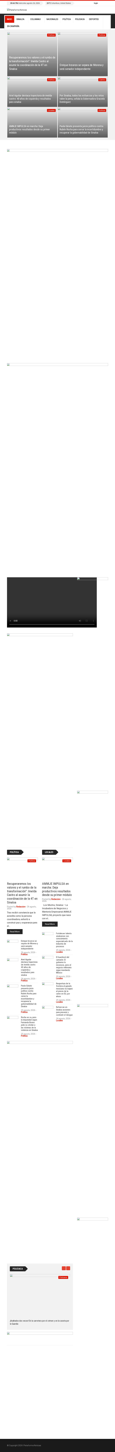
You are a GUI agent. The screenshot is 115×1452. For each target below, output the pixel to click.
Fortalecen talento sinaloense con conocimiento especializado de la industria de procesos (64, 940)
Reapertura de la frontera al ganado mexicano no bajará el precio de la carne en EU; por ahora (64, 990)
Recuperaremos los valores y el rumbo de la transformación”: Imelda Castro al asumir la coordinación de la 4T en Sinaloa (22, 893)
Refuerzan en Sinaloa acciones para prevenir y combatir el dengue (64, 1011)
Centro (102, 80)
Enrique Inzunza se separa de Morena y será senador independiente (29, 945)
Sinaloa (20, 19)
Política (67, 19)
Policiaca (80, 19)
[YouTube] (105, 3)
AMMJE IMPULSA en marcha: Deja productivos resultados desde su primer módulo (29, 129)
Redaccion (21, 907)
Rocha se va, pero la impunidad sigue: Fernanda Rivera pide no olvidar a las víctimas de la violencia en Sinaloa (29, 1023)
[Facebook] (99, 3)
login (96, 3)
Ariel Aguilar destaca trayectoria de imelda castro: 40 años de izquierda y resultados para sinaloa (30, 99)
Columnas (35, 19)
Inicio (9, 19)
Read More (15, 932)
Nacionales (52, 19)
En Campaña (13, 26)
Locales (51, 110)
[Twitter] (102, 3)
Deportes (94, 19)
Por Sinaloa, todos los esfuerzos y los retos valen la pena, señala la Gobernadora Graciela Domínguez (82, 99)
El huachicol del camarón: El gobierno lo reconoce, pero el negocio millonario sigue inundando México (64, 965)
